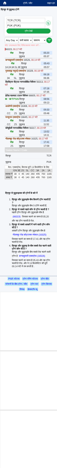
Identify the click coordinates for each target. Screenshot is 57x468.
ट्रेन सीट (45, 278)
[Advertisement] (28, 321)
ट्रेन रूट (34, 284)
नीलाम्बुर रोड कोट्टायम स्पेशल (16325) (29, 234)
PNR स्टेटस (13, 278)
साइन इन (51, 3)
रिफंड (22, 289)
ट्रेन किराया (46, 284)
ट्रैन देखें (28, 31)
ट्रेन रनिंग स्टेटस (30, 278)
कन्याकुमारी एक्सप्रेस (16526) (32, 256)
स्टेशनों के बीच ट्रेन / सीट (16, 284)
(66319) (17, 216)
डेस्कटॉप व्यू (32, 289)
